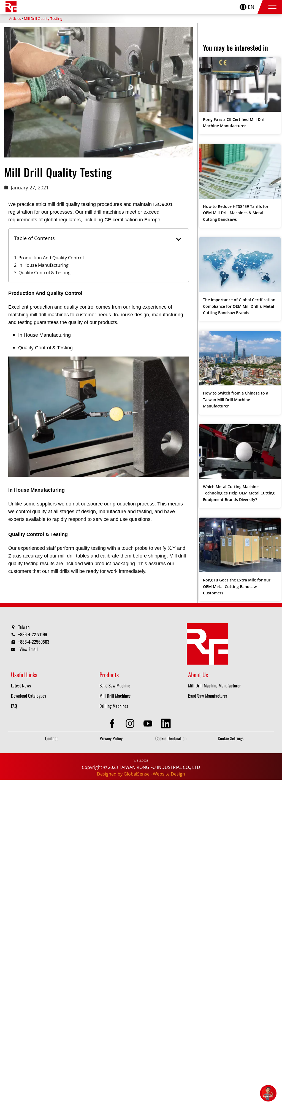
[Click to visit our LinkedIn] (167, 723)
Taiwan (23, 627)
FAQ (14, 706)
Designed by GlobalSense (123, 774)
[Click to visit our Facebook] (114, 723)
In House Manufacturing (43, 265)
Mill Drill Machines (115, 695)
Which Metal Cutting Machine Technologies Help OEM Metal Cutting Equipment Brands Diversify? (239, 493)
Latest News (21, 685)
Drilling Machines (113, 706)
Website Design (169, 774)
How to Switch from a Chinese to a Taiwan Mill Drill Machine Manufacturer (235, 399)
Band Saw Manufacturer (207, 695)
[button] (272, 7)
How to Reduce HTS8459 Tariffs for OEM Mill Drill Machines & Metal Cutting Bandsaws (236, 213)
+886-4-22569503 (33, 641)
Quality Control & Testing (44, 273)
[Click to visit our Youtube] (150, 723)
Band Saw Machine (114, 685)
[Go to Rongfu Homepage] (11, 7)
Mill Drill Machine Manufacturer (214, 685)
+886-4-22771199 (32, 634)
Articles (15, 18)
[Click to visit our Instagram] (132, 723)
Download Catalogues (28, 695)
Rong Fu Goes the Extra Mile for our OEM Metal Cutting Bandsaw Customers (236, 586)
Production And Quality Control (51, 258)
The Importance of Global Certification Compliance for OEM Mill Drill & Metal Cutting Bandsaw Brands (239, 306)
